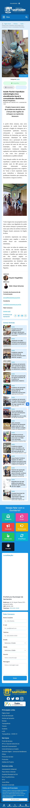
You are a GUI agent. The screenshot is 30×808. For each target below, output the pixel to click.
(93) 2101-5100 (14, 608)
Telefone (5, 632)
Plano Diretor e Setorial (8, 772)
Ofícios (4, 754)
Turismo (4, 726)
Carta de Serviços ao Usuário (10, 749)
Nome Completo (8, 617)
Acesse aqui (6, 311)
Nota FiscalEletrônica (8, 777)
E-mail (5, 625)
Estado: (5, 639)
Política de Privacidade (8, 796)
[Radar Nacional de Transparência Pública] (15, 704)
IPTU (3, 779)
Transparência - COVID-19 (9, 734)
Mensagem (6, 661)
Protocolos (5, 759)
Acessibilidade (13, 3)
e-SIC (3, 731)
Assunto (5, 654)
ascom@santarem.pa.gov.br (11, 298)
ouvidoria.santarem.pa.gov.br (12, 304)
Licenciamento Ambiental (9, 769)
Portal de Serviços (7, 741)
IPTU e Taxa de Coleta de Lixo (10, 744)
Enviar (15, 678)
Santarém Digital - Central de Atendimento (14, 751)
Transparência (6, 723)
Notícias (16, 23)
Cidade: (5, 647)
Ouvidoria (4, 729)
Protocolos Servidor (7, 757)
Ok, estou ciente (15, 799)
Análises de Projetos (8, 762)
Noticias (4, 721)
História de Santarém (8, 718)
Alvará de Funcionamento (9, 746)
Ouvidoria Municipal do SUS (10, 774)
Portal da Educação (7, 715)
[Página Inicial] (15, 10)
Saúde (22, 23)
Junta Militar (5, 782)
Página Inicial (7, 23)
